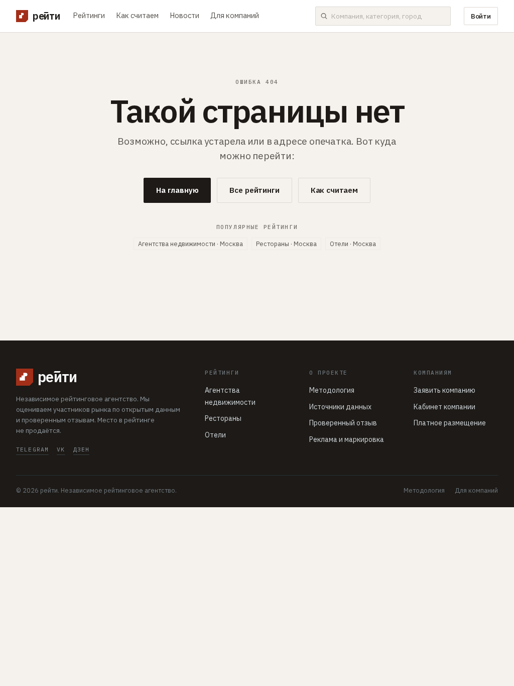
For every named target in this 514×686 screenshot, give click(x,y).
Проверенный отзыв (343, 422)
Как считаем (137, 15)
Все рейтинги (254, 190)
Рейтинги (89, 15)
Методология (331, 390)
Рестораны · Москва (286, 244)
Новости (184, 15)
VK (61, 449)
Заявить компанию (444, 390)
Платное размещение (450, 422)
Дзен (81, 449)
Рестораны (223, 418)
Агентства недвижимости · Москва (190, 244)
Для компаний (234, 15)
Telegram (32, 449)
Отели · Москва (353, 244)
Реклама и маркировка (346, 439)
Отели (215, 434)
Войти (481, 16)
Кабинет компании (444, 406)
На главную (177, 190)
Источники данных (340, 406)
